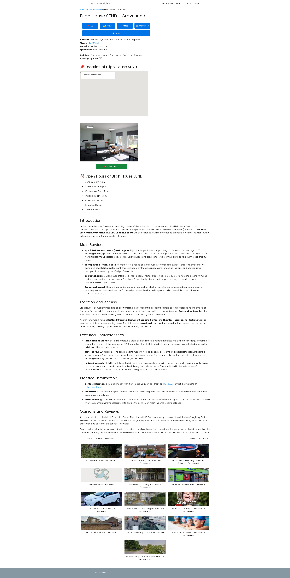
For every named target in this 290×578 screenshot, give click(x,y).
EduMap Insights (100, 3)
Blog (197, 3)
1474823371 (93, 43)
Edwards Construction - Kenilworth (99, 438)
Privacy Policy (100, 573)
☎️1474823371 (111, 167)
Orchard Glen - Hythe (199, 438)
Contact (187, 3)
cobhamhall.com (93, 387)
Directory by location (170, 3)
